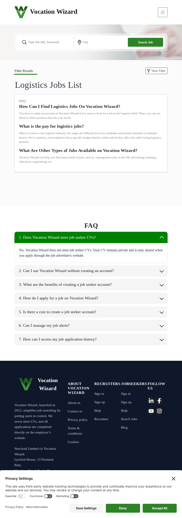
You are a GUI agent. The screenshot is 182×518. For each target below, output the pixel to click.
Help (97, 410)
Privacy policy (78, 419)
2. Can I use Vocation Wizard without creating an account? (66, 270)
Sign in (99, 393)
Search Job (145, 42)
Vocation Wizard (21, 12)
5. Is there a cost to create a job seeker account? (57, 312)
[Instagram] (159, 411)
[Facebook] (159, 400)
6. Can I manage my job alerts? (44, 325)
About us (74, 403)
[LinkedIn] (151, 400)
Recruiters (101, 419)
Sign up (99, 402)
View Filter (158, 71)
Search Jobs (129, 419)
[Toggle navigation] (163, 12)
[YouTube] (151, 411)
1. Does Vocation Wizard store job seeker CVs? (57, 237)
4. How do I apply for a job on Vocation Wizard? (58, 298)
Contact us (75, 411)
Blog (124, 427)
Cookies (73, 442)
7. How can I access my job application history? (58, 339)
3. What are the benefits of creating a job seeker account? (65, 284)
